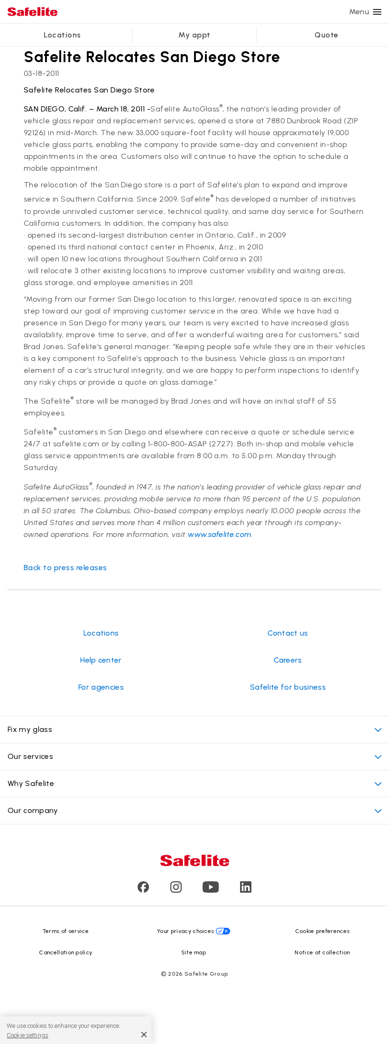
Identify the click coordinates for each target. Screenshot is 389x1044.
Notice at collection (322, 952)
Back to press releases (65, 567)
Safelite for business (288, 687)
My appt (194, 34)
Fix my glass (30, 729)
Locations (62, 34)
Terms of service (66, 931)
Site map (193, 952)
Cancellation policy (65, 952)
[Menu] (377, 12)
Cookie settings (27, 1035)
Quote (326, 34)
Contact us (288, 632)
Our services (30, 756)
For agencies (101, 687)
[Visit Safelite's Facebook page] (143, 890)
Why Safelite (31, 783)
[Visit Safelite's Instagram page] (176, 890)
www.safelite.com (219, 534)
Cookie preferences (322, 931)
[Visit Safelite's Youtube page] (211, 890)
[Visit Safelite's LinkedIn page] (245, 890)
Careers (288, 660)
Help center (101, 660)
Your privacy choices (185, 931)
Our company (33, 810)
